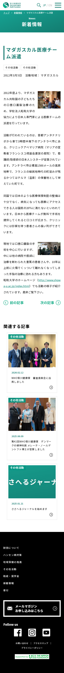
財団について (11, 547)
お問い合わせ (22, 643)
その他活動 (11, 67)
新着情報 (8, 583)
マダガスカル (50, 75)
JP (44, 5)
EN (50, 5)
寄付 (6, 590)
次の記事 (47, 302)
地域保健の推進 (12, 562)
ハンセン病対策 (12, 555)
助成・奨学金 (11, 576)
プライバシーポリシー (32, 647)
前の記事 (17, 302)
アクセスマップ (40, 643)
